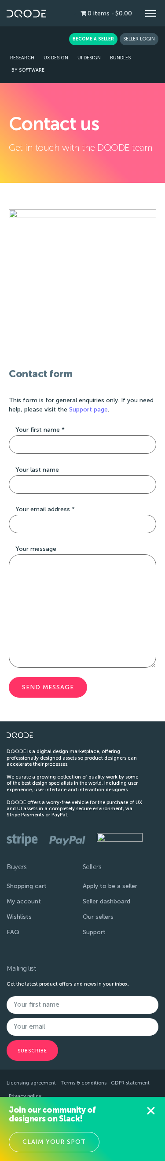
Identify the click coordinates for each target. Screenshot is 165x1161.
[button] (151, 1111)
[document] (82, 580)
